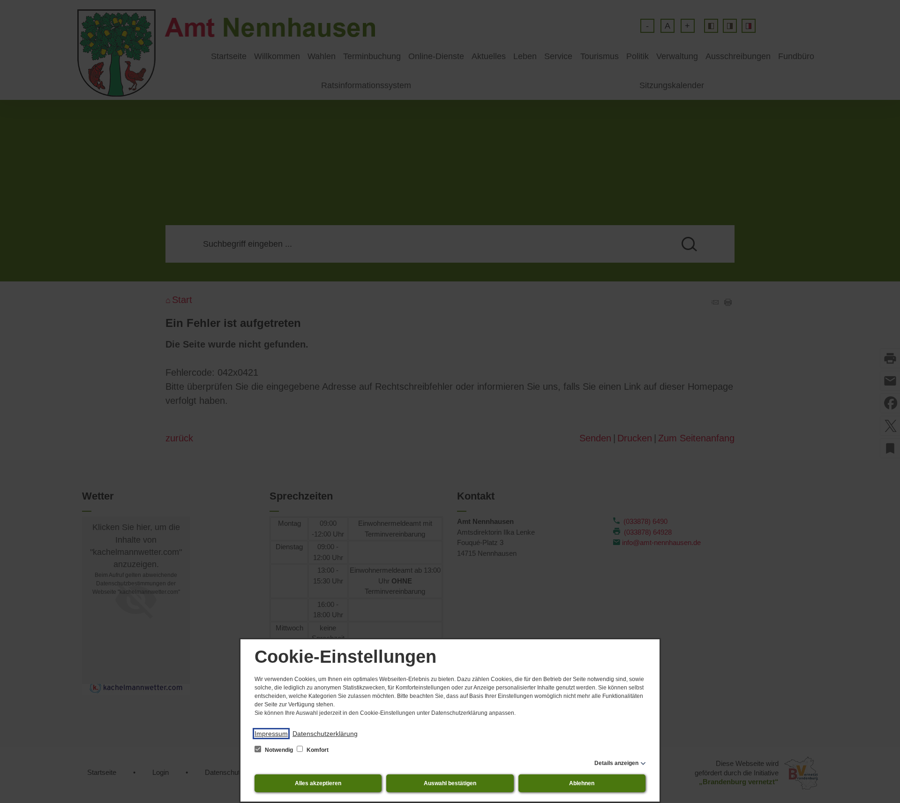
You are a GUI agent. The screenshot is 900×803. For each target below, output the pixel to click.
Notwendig (278, 750)
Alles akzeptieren (318, 783)
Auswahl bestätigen (450, 783)
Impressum (271, 733)
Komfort (317, 750)
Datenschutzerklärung (325, 733)
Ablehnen (581, 783)
